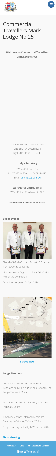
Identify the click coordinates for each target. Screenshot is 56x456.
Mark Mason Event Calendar (38, 445)
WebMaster (11, 445)
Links (22, 445)
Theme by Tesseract (26, 451)
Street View (27, 361)
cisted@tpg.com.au (31, 177)
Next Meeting (11, 437)
